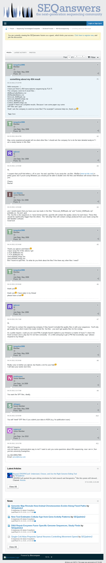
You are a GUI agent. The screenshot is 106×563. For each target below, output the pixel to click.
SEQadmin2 (19, 476)
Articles (23, 480)
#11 (97, 443)
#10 (97, 416)
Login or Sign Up (94, 23)
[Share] (98, 73)
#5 (98, 244)
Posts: (15, 74)
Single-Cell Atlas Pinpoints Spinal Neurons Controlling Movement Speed (44, 537)
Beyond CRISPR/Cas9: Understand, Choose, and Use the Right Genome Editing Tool (45, 474)
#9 (98, 391)
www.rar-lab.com (87, 174)
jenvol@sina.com (19, 457)
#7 (98, 319)
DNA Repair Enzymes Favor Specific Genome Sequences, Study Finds (45, 525)
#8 (98, 360)
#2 (98, 136)
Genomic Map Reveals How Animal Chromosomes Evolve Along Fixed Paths (48, 506)
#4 (98, 207)
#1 (98, 79)
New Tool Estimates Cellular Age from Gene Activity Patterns (40, 517)
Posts (9, 52)
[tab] (9, 52)
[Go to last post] (35, 512)
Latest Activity (20, 52)
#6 (98, 284)
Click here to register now (84, 35)
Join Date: (17, 72)
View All (13, 486)
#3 (98, 166)
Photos (32, 52)
